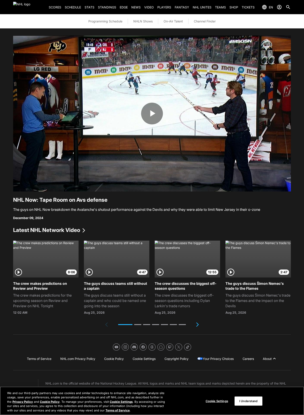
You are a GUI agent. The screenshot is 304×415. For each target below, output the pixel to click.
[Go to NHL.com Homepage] (29, 7)
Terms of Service (117, 410)
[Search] (288, 7)
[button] (125, 324)
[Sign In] (279, 7)
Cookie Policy (50, 401)
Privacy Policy (22, 401)
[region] (152, 401)
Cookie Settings (121, 401)
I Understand (248, 401)
